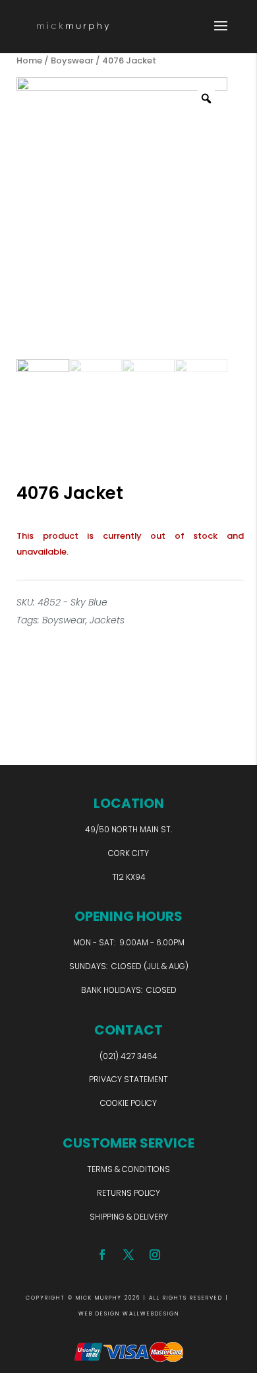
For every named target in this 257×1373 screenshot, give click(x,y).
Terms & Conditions (128, 1169)
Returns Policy (128, 1192)
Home (29, 60)
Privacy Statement (128, 1079)
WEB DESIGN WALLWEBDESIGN (128, 1313)
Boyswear (72, 60)
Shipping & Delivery (129, 1216)
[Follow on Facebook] (102, 1254)
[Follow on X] (128, 1254)
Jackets (107, 620)
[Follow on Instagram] (154, 1254)
